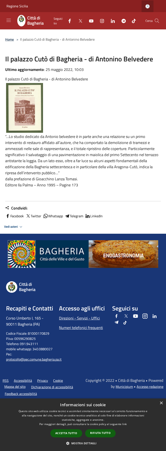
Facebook (17, 216)
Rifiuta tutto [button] (100, 433)
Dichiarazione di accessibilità (52, 387)
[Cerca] (157, 20)
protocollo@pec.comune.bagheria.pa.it (34, 359)
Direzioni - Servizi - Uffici (79, 318)
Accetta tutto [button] (66, 433)
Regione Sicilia (17, 6)
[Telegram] (122, 21)
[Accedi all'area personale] (147, 6)
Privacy (42, 380)
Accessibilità (23, 380)
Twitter (36, 216)
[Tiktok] (132, 21)
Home (9, 39)
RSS (6, 380)
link (124, 424)
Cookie (58, 380)
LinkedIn (96, 216)
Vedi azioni (11, 226)
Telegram (76, 216)
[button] (82, 443)
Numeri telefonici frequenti (81, 328)
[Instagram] (100, 21)
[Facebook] (68, 21)
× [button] (161, 403)
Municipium (124, 386)
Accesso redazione (150, 386)
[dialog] (83, 424)
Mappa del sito (15, 386)
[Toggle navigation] (8, 20)
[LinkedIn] (111, 21)
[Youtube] (89, 21)
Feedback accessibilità (21, 393)
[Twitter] (78, 21)
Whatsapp (55, 216)
